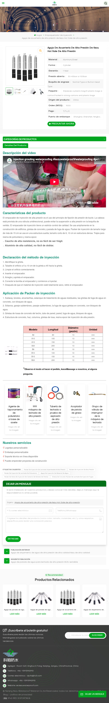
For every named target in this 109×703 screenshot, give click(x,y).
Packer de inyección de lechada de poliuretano (20, 473)
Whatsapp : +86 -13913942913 (21, 681)
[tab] (15, 145)
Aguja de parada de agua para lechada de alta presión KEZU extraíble (41, 610)
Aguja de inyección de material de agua (54, 473)
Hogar (39, 35)
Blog (5, 695)
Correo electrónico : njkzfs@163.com (25, 676)
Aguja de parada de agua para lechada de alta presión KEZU (14, 610)
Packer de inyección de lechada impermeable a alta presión (44, 469)
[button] (107, 601)
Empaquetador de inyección (58, 35)
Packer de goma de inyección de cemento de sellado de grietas (26, 477)
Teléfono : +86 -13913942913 (20, 671)
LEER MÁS (15, 614)
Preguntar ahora (63, 124)
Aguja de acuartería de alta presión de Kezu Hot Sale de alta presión (47, 502)
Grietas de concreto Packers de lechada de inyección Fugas (72, 477)
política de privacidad (21, 695)
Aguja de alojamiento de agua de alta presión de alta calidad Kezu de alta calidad (94, 610)
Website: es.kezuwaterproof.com (23, 685)
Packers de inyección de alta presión (81, 469)
